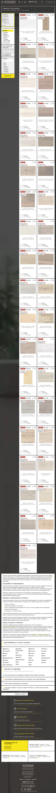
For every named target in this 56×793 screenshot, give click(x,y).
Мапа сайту (25, 769)
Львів (17, 664)
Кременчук (19, 655)
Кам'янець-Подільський (19, 649)
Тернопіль (44, 649)
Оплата (22, 779)
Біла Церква (6, 651)
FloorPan (6, 68)
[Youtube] (28, 786)
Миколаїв (31, 653)
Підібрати (8, 75)
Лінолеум (5, 32)
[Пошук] (54, 2)
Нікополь (31, 655)
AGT (5, 64)
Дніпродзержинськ (8, 658)
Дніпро (5, 655)
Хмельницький (45, 658)
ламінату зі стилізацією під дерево (40, 634)
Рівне (30, 662)
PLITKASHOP (28, 765)
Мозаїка (5, 34)
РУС (33, 771)
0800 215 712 (33, 1)
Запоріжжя (6, 662)
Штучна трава (6, 40)
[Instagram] (31, 786)
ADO (5, 63)
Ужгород (43, 651)
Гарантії (34, 779)
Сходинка (5, 39)
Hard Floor (6, 73)
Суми (30, 665)
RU (41, 2)
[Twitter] (25, 786)
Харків (43, 653)
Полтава (31, 660)
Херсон (43, 655)
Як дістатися (28, 776)
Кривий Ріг (19, 657)
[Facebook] (23, 786)
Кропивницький (20, 659)
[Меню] (2, 2)
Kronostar (5, 21)
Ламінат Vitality (20, 694)
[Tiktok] (33, 786)
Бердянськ (6, 649)
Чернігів (43, 662)
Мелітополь (32, 651)
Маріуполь (32, 649)
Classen (6, 66)
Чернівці (43, 660)
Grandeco (6, 69)
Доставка (28, 779)
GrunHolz (6, 71)
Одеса (30, 658)
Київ (17, 653)
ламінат (50, 575)
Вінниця (5, 653)
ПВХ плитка (6, 35)
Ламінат (4, 19)
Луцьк (17, 662)
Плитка (5, 37)
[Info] (22, 2)
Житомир (5, 660)
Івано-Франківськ (7, 665)
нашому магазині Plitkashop (9, 626)
